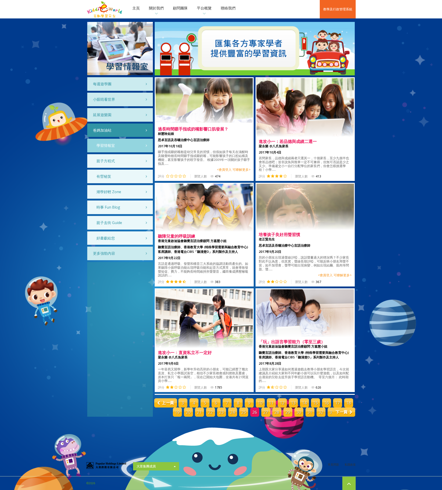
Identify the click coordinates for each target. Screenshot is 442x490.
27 (265, 412)
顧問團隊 (180, 8)
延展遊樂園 (102, 114)
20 (188, 412)
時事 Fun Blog (108, 207)
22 (210, 412)
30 (299, 412)
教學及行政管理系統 (337, 9)
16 (326, 403)
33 (332, 412)
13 (293, 403)
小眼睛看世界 (104, 99)
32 (321, 412)
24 (232, 412)
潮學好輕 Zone (108, 191)
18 (348, 403)
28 (276, 412)
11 (271, 403)
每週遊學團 (102, 83)
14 (304, 403)
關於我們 (156, 8)
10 (260, 403)
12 (282, 403)
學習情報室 (105, 145)
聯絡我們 (228, 8)
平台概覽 (204, 8)
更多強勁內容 (104, 253)
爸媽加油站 (102, 130)
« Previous (165, 402)
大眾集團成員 (146, 466)
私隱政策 (350, 464)
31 (310, 412)
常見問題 (333, 464)
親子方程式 (105, 160)
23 (221, 412)
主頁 (136, 8)
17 (337, 403)
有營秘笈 (103, 176)
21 (199, 412)
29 (287, 412)
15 (315, 403)
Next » (343, 412)
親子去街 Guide (109, 222)
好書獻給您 (105, 238)
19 (177, 412)
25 (243, 412)
